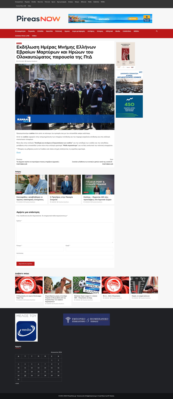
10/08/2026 (87, 202)
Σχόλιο (19, 221)
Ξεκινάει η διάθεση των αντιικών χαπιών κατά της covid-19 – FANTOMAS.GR (92, 162)
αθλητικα (19, 291)
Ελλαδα (134, 291)
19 (32, 371)
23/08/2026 (49, 303)
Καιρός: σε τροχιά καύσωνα (140, 296)
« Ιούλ (17, 383)
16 (58, 368)
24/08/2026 (20, 299)
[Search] (157, 31)
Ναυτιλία (40, 2)
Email (68, 245)
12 (32, 368)
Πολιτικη (19, 43)
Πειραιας (48, 291)
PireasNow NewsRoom (31, 61)
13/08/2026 (53, 202)
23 (58, 371)
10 (18, 368)
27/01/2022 (21, 61)
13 (38, 368)
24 (18, 375)
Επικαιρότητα (19, 2)
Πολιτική (47, 2)
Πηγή (18, 152)
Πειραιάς (27, 2)
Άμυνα (53, 2)
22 (52, 371)
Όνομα (19, 245)
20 (38, 371)
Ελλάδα (34, 2)
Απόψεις (70, 2)
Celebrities (96, 2)
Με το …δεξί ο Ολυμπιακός (111, 296)
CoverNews (101, 396)
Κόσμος (77, 2)
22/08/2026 (20, 202)
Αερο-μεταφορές (61, 2)
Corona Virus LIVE (21, 6)
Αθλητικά (83, 2)
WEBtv (103, 2)
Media (89, 2)
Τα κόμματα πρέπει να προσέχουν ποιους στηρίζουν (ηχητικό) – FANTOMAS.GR (38, 162)
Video (29, 6)
